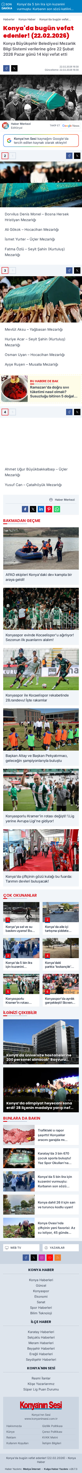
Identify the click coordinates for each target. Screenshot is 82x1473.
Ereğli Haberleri (41, 1354)
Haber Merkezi (21, 125)
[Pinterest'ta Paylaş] (49, 509)
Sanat (41, 1302)
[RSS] (58, 1257)
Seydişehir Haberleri (41, 1359)
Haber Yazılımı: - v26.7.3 (41, 1468)
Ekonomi (41, 1296)
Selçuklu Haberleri (41, 1337)
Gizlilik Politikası (52, 1426)
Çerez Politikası (52, 1431)
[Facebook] (26, 1257)
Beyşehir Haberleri (41, 1348)
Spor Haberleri (41, 1308)
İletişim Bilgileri (51, 1443)
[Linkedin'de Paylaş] (41, 509)
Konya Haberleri (41, 1280)
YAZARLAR (57, 1247)
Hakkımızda (14, 1426)
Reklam (11, 1437)
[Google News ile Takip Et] (70, 126)
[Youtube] (50, 1257)
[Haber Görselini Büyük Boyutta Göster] (41, 97)
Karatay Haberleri (41, 1332)
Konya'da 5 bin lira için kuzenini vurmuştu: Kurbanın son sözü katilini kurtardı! (29, 6)
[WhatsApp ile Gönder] (57, 509)
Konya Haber (27, 19)
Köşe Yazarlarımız (41, 1384)
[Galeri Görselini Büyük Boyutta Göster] (41, 184)
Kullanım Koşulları (17, 1443)
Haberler (9, 19)
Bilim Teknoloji (41, 1313)
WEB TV (15, 1247)
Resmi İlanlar (41, 1378)
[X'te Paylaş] (14, 68)
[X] (34, 1257)
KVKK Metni (50, 1437)
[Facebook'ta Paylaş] (6, 68)
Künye (10, 1431)
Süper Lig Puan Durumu (41, 1389)
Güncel (41, 1285)
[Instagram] (42, 1257)
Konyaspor (41, 1291)
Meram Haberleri (41, 1343)
